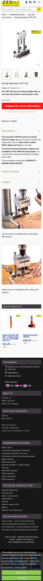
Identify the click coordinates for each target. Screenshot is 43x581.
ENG (29, 386)
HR (21, 386)
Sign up (5, 416)
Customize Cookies (20, 567)
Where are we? (8, 401)
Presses (5, 468)
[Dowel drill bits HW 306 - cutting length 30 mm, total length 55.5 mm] (11, 322)
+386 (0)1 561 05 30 (25, 537)
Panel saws (7, 447)
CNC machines (8, 473)
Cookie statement (10, 428)
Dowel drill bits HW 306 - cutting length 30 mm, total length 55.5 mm (11, 337)
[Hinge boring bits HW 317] (31, 322)
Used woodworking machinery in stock (18, 524)
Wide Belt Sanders (10, 471)
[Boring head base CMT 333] (38, 65)
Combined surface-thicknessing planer (18, 456)
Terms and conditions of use (16, 431)
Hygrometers (7, 499)
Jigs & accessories (10, 496)
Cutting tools (7, 493)
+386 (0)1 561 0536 (23, 539)
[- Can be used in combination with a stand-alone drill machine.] (21, 209)
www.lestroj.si (29, 542)
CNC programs (8, 479)
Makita (5, 507)
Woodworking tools (10, 490)
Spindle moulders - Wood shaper (16, 465)
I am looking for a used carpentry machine (20, 527)
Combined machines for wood (14, 453)
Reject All (21, 573)
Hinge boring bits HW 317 (30, 336)
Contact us (6, 398)
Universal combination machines (16, 450)
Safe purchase (9, 425)
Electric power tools (10, 504)
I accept (21, 578)
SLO (12, 386)
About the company (10, 404)
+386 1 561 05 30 (14, 376)
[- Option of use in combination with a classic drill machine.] (21, 264)
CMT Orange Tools (13, 88)
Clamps (5, 501)
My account (7, 418)
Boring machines (9, 462)
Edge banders (8, 459)
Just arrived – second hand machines (18, 521)
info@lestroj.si (12, 373)
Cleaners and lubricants (12, 510)
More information (7, 567)
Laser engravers (9, 476)
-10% (4, 347)
